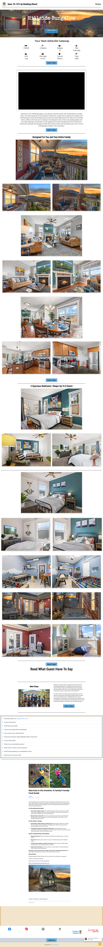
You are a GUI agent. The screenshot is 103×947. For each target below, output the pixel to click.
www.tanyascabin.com (54, 944)
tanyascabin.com (22, 718)
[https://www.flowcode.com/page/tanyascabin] (43, 929)
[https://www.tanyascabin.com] (4, 4)
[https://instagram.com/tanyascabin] (26, 929)
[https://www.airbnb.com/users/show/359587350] (93, 931)
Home (98, 4)
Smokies (30, 796)
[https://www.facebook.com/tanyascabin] (9, 929)
